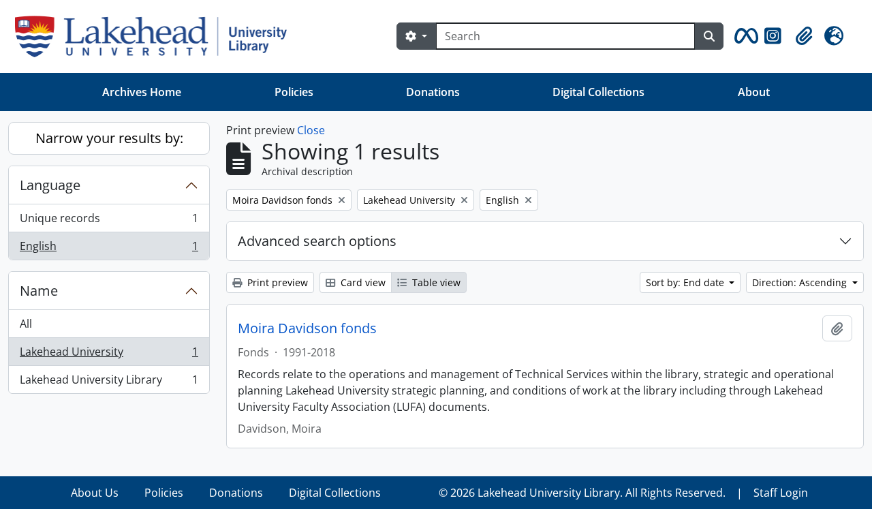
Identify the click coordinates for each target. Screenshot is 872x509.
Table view (435, 282)
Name (39, 290)
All (26, 323)
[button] (744, 36)
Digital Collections (598, 91)
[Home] (156, 36)
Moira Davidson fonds (307, 328)
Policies (294, 91)
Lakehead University (108, 355)
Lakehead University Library (108, 382)
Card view (362, 282)
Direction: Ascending (801, 282)
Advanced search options (317, 241)
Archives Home (141, 91)
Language (50, 185)
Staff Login (780, 492)
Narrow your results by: (109, 138)
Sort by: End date (686, 282)
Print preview (276, 282)
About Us (95, 492)
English (108, 249)
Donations (433, 91)
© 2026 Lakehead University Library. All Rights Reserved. (582, 492)
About (754, 91)
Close (311, 130)
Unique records (108, 221)
